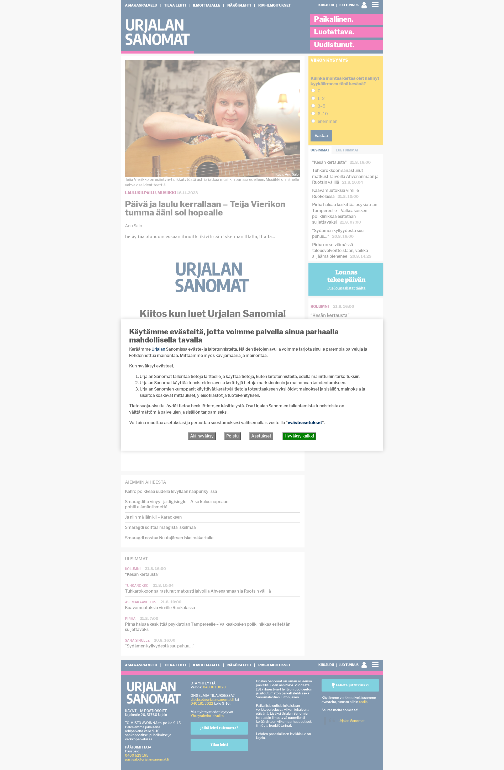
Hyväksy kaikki (299, 436)
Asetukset (261, 436)
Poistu (232, 436)
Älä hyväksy (202, 436)
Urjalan (158, 349)
